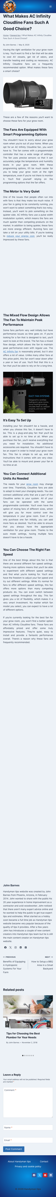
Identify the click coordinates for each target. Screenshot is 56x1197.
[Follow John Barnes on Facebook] (5, 947)
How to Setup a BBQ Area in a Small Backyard (42, 963)
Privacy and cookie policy (28, 1166)
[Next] (49, 1024)
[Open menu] (50, 7)
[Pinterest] (45, 1175)
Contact (44, 1161)
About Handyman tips (19, 1161)
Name (8, 1127)
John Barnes (14, 1042)
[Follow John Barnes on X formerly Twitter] (10, 947)
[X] (39, 1175)
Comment (10, 1090)
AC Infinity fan (10, 351)
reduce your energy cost (20, 236)
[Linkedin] (50, 1175)
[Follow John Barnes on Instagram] (15, 947)
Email (8, 1140)
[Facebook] (34, 1175)
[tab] (22, 1055)
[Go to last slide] (7, 1024)
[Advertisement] (28, 277)
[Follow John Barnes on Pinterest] (25, 947)
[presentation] (28, 1012)
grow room (32, 484)
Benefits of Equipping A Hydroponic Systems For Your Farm (14, 964)
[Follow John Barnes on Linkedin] (20, 947)
